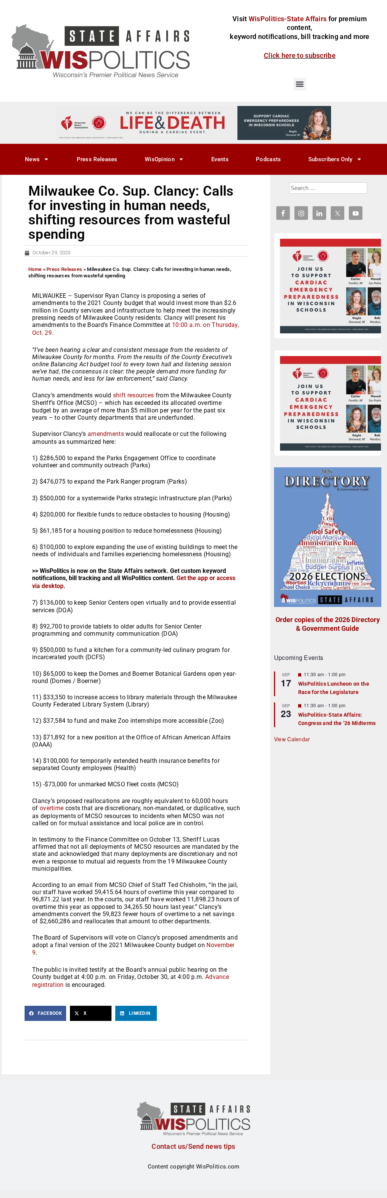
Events (220, 159)
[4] (193, 122)
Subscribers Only (330, 159)
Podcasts (268, 159)
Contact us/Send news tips (193, 1146)
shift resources (133, 395)
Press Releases (97, 159)
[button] (300, 84)
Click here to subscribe (300, 55)
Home (35, 269)
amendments (106, 433)
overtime (51, 808)
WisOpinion (160, 159)
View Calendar (292, 739)
